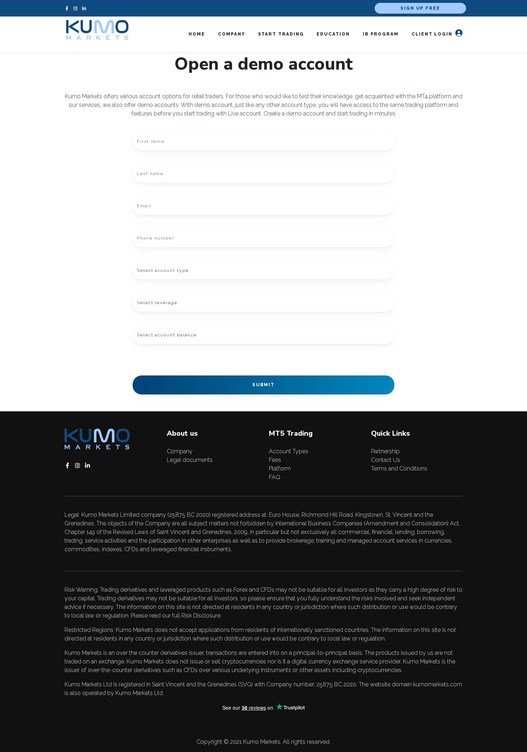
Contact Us (385, 460)
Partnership (385, 451)
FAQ (274, 477)
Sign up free (420, 8)
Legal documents (190, 460)
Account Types (288, 451)
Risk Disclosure (200, 615)
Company (180, 451)
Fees (275, 460)
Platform (280, 468)
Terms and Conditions (399, 468)
